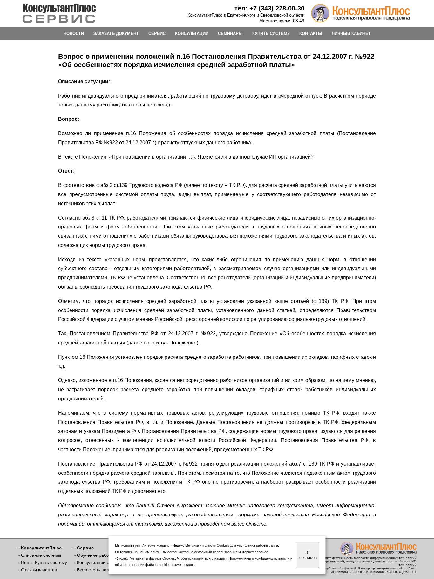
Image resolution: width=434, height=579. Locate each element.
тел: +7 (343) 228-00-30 (269, 8)
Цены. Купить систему (44, 562)
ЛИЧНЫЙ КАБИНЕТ (351, 33)
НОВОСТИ (74, 33)
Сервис (85, 547)
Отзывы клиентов (39, 569)
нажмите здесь (183, 565)
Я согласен (308, 555)
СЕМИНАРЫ (230, 33)
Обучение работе (95, 555)
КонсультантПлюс (41, 547)
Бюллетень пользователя (103, 569)
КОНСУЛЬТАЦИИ (191, 33)
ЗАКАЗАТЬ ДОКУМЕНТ (116, 33)
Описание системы (41, 555)
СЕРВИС (157, 33)
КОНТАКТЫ (310, 33)
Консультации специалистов (106, 562)
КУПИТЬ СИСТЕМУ (271, 33)
